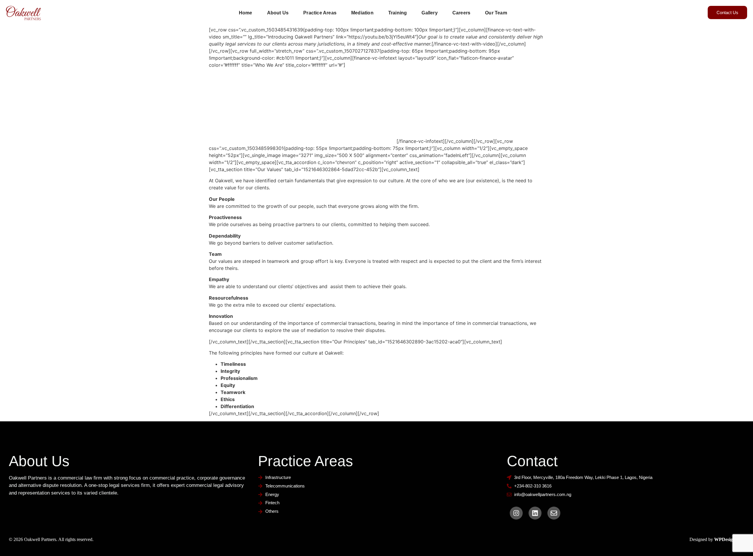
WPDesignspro (729, 539)
